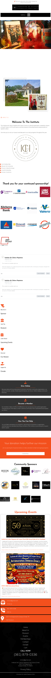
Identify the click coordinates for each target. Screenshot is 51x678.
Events (25, 636)
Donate (25, 645)
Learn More (26, 73)
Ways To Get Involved (25, 2)
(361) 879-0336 (25, 654)
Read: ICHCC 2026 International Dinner (11, 596)
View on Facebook (41, 273)
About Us (25, 630)
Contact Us (34, 1)
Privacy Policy (25, 669)
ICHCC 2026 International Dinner (10, 586)
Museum (25, 633)
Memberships (25, 639)
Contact (25, 642)
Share (48, 273)
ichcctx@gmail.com (25, 660)
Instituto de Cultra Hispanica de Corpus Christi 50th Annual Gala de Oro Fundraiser (23, 539)
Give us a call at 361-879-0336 (23, 1)
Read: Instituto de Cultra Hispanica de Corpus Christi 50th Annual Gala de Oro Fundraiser (22, 549)
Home (25, 627)
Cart (25, 648)
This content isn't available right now (10, 263)
